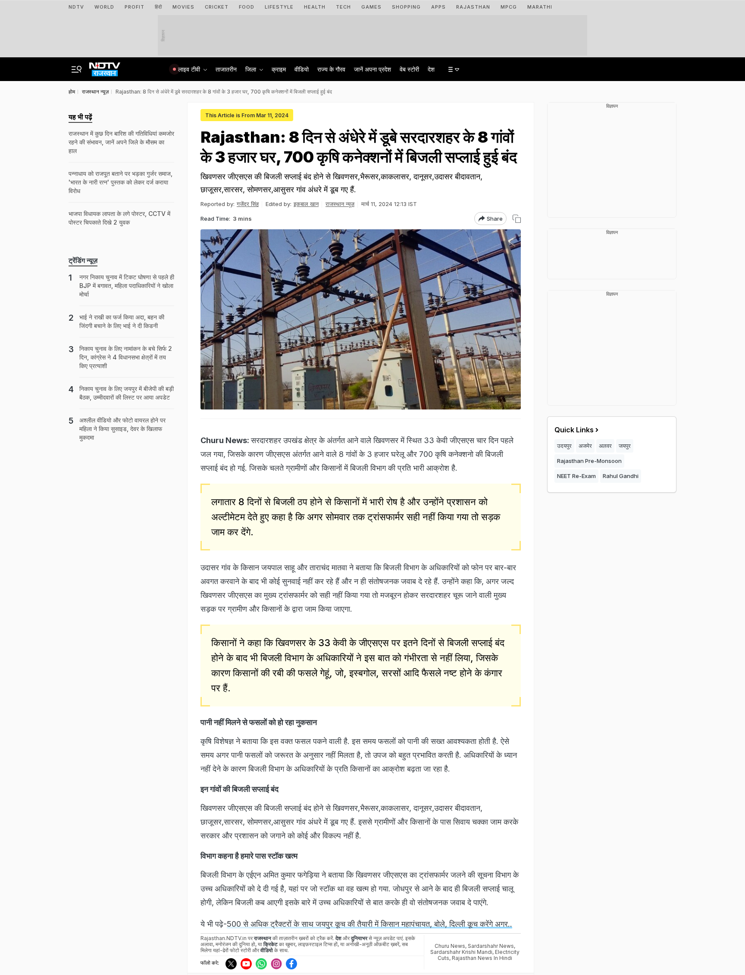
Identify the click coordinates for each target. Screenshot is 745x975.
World (104, 7)
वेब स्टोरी (409, 69)
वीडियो (301, 69)
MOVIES (183, 7)
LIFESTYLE (279, 7)
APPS (438, 7)
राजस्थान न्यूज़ (340, 203)
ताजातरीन (226, 69)
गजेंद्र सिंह (248, 203)
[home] (104, 66)
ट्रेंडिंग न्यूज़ (83, 260)
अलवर (605, 445)
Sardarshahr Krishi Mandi (461, 952)
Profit (134, 7)
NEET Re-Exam (576, 475)
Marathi (539, 7)
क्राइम (279, 69)
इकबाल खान (306, 203)
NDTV (76, 7)
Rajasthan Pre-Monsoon (589, 460)
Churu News (450, 946)
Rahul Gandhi (621, 475)
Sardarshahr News (491, 946)
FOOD (246, 7)
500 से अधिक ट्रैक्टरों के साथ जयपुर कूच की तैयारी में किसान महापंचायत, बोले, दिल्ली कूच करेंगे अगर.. (369, 923)
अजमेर (585, 445)
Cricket (217, 7)
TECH (343, 7)
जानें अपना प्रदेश (372, 69)
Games (371, 7)
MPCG (509, 7)
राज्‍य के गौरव (331, 69)
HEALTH (315, 7)
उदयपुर (564, 445)
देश (431, 69)
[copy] (517, 219)
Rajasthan (473, 7)
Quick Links (574, 429)
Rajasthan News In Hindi (482, 958)
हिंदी (158, 7)
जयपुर (625, 445)
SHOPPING (406, 7)
